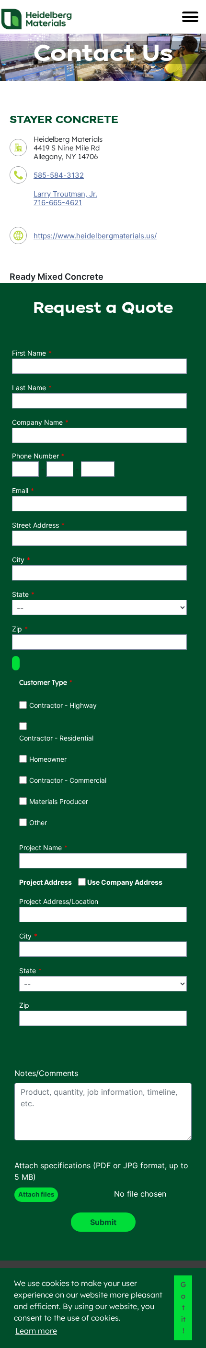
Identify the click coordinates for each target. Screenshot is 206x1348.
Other (38, 822)
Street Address (35, 525)
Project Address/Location (58, 901)
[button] (16, 663)
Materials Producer (58, 801)
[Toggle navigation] (190, 17)
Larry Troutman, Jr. (65, 193)
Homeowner (48, 759)
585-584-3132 (59, 175)
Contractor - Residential (56, 738)
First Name (29, 353)
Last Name (29, 387)
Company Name (37, 422)
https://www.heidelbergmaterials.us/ (95, 235)
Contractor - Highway (63, 705)
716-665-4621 (58, 202)
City (18, 560)
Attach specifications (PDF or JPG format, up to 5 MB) (101, 1171)
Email (20, 490)
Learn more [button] (36, 1331)
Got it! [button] (183, 1307)
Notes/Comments (46, 1073)
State (20, 594)
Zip (17, 629)
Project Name (40, 847)
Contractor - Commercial (67, 780)
